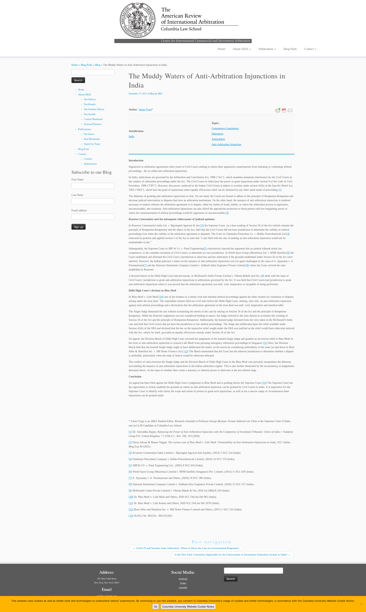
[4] (288, 233)
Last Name (77, 195)
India (131, 136)
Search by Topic (92, 143)
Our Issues (89, 134)
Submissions (90, 163)
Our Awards (90, 114)
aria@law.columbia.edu (106, 596)
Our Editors (90, 99)
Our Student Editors (94, 109)
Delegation (217, 133)
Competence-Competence (225, 128)
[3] (202, 225)
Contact (309, 49)
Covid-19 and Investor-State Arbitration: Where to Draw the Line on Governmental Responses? (185, 548)
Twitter (183, 583)
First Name (77, 179)
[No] (361, 604)
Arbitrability (218, 139)
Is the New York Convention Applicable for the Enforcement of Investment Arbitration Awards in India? (233, 554)
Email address (79, 210)
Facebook (183, 578)
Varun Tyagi (145, 109)
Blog (97, 65)
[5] (205, 248)
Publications (266, 49)
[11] (265, 343)
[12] (186, 351)
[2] (227, 213)
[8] (247, 265)
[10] (161, 296)
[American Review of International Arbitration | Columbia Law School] (183, 22)
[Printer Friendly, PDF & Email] (284, 110)
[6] (288, 252)
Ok (155, 606)
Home (221, 49)
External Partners (92, 124)
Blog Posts (290, 49)
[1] (280, 189)
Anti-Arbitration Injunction (226, 144)
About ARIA (241, 49)
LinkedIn (183, 587)
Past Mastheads (92, 139)
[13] (264, 382)
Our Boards (90, 104)
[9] (262, 275)
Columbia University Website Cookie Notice (188, 606)
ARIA (159, 93)
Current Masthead (93, 119)
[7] (145, 265)
